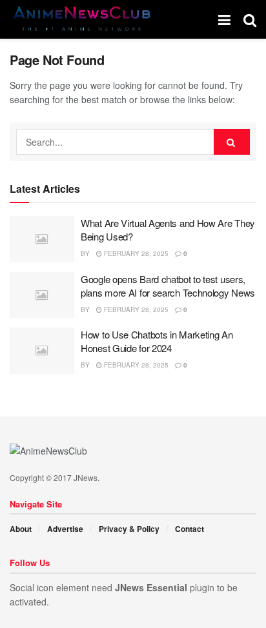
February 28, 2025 (135, 253)
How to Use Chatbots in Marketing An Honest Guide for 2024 (157, 341)
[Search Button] (232, 142)
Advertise (65, 529)
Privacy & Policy (129, 529)
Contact (189, 529)
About (21, 529)
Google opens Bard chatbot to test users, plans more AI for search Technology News (168, 285)
